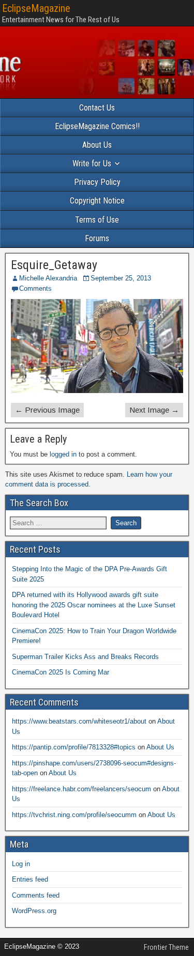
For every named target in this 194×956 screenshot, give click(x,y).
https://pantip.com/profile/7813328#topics (74, 747)
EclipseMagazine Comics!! (97, 126)
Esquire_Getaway (54, 265)
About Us (97, 145)
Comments (35, 288)
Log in (21, 864)
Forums (97, 238)
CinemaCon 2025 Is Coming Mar (60, 672)
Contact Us (97, 108)
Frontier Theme (166, 947)
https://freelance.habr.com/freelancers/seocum (81, 789)
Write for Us (91, 163)
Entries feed (30, 879)
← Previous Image (47, 409)
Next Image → (154, 409)
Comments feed (35, 895)
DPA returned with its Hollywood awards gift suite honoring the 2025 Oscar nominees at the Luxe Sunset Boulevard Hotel (93, 605)
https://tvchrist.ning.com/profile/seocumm (74, 815)
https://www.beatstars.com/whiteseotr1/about (79, 721)
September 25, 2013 (121, 278)
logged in (63, 454)
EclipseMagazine (36, 8)
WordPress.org (34, 911)
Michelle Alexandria (48, 278)
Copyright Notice (97, 201)
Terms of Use (97, 220)
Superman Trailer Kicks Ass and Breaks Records (85, 657)
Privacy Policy (97, 182)
